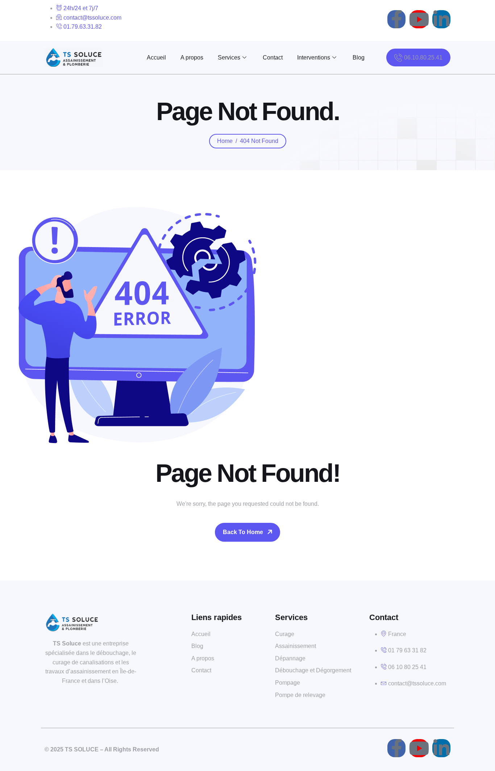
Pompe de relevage (300, 695)
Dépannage (290, 658)
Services (229, 57)
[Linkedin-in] (441, 19)
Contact (273, 57)
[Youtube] (419, 19)
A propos (191, 57)
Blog (359, 57)
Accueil (156, 57)
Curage (284, 634)
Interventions (313, 57)
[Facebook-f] (396, 19)
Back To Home (243, 532)
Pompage (287, 683)
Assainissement (295, 646)
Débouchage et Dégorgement (313, 670)
